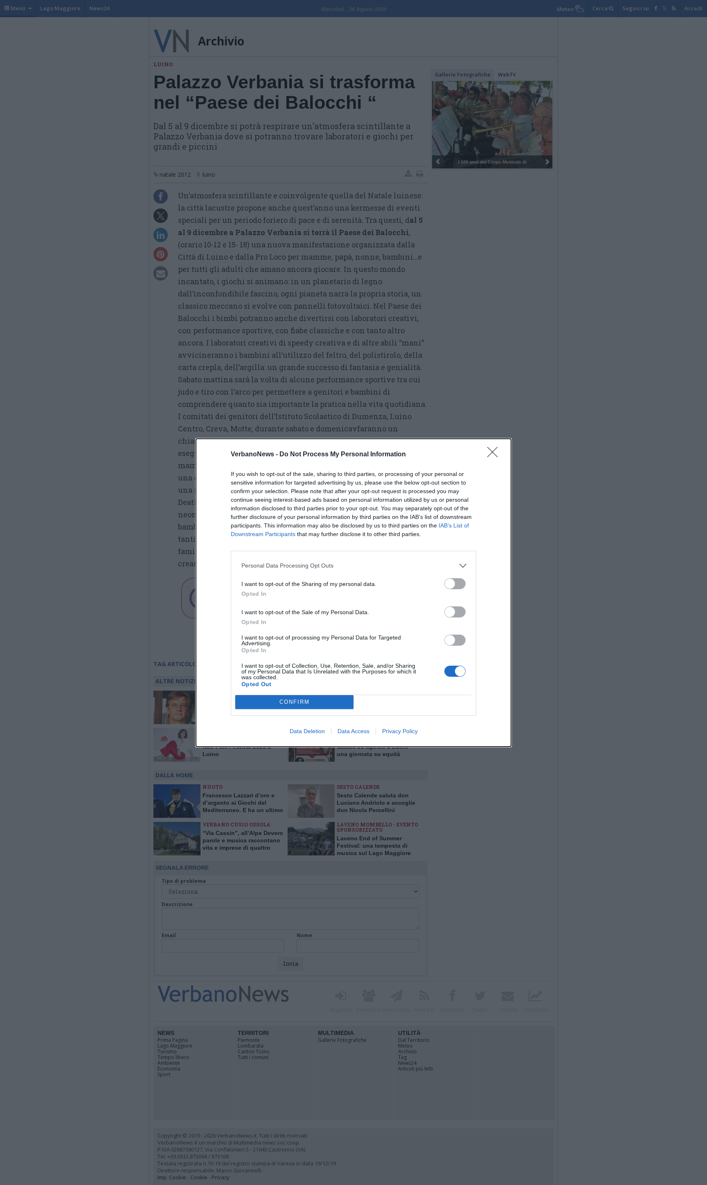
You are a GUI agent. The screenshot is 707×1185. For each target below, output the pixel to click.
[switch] (455, 583)
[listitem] (353, 565)
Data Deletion (307, 731)
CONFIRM (294, 702)
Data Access (353, 731)
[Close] (495, 454)
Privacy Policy (400, 731)
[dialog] (353, 593)
